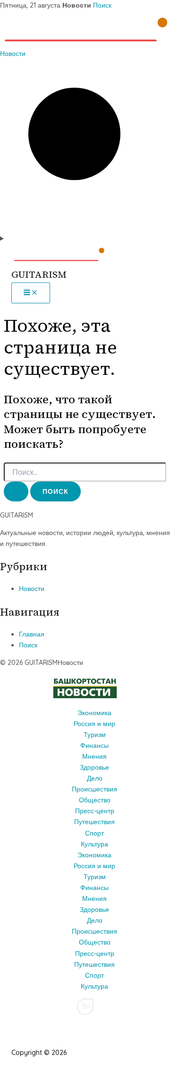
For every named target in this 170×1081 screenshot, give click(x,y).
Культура (94, 844)
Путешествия (94, 822)
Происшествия (94, 789)
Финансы (94, 745)
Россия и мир (94, 723)
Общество (94, 800)
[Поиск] (85, 227)
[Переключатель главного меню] (30, 292)
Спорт (94, 833)
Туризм (95, 734)
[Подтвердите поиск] (16, 491)
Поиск (102, 5)
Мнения (94, 756)
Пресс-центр (94, 811)
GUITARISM (39, 274)
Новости (13, 53)
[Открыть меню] (85, 238)
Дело (94, 778)
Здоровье (94, 767)
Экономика (94, 713)
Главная (31, 634)
